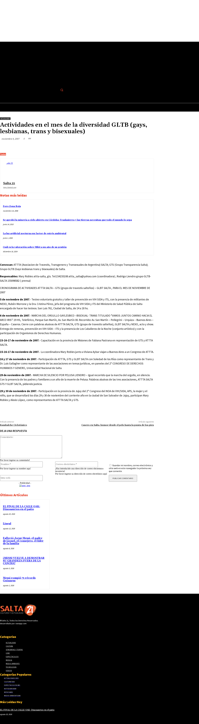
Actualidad (5, 118)
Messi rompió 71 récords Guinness (19, 579)
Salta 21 (9, 183)
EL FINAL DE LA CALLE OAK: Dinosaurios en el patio (21, 508)
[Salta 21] (12, 170)
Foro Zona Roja (12, 206)
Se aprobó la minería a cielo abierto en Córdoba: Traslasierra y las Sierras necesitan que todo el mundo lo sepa (67, 220)
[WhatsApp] (138, 145)
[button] (61, 89)
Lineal (7, 523)
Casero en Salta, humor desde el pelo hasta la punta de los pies (117, 425)
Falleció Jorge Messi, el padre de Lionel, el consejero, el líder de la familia (23, 541)
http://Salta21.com (9, 187)
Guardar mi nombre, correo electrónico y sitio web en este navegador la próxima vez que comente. (131, 468)
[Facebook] (56, 90)
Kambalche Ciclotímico (13, 425)
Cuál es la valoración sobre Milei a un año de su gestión (35, 247)
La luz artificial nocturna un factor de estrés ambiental (34, 233)
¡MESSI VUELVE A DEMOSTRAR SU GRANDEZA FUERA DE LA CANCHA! (23, 561)
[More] (149, 146)
